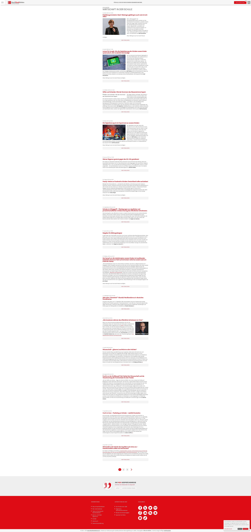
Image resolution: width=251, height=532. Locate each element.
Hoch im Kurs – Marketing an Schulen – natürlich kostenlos (121, 413)
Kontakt (94, 519)
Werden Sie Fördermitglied (122, 512)
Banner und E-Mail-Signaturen (97, 515)
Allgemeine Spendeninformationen (121, 509)
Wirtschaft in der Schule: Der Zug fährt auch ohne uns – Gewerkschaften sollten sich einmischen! (120, 447)
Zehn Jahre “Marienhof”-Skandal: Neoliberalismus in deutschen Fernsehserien (123, 298)
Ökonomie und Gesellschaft (116, 272)
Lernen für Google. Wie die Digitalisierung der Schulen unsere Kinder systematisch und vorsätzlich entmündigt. (125, 52)
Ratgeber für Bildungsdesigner (112, 233)
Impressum (95, 521)
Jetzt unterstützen (241, 2)
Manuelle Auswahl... (228, 528)
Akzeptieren (245, 528)
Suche (248, 2)
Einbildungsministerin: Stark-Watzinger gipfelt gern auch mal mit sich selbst (125, 15)
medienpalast (167, 530)
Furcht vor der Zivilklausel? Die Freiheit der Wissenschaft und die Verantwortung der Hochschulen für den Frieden (123, 377)
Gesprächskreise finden (128, 488)
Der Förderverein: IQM (121, 506)
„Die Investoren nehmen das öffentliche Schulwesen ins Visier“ (123, 320)
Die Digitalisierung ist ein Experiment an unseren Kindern (121, 123)
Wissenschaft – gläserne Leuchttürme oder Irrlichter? (119, 349)
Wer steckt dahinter (97, 509)
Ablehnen (240, 528)
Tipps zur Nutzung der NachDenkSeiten (97, 511)
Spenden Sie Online (121, 515)
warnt (122, 325)
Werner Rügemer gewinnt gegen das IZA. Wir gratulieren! (121, 159)
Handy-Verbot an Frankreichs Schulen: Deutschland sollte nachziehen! (125, 181)
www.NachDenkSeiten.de (93, 530)
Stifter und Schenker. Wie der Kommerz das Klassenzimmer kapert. (124, 92)
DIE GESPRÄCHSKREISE (125, 482)
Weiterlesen (125, 40)
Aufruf (118, 488)
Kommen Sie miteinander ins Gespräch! (125, 484)
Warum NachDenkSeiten (98, 506)
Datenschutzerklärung (97, 523)
